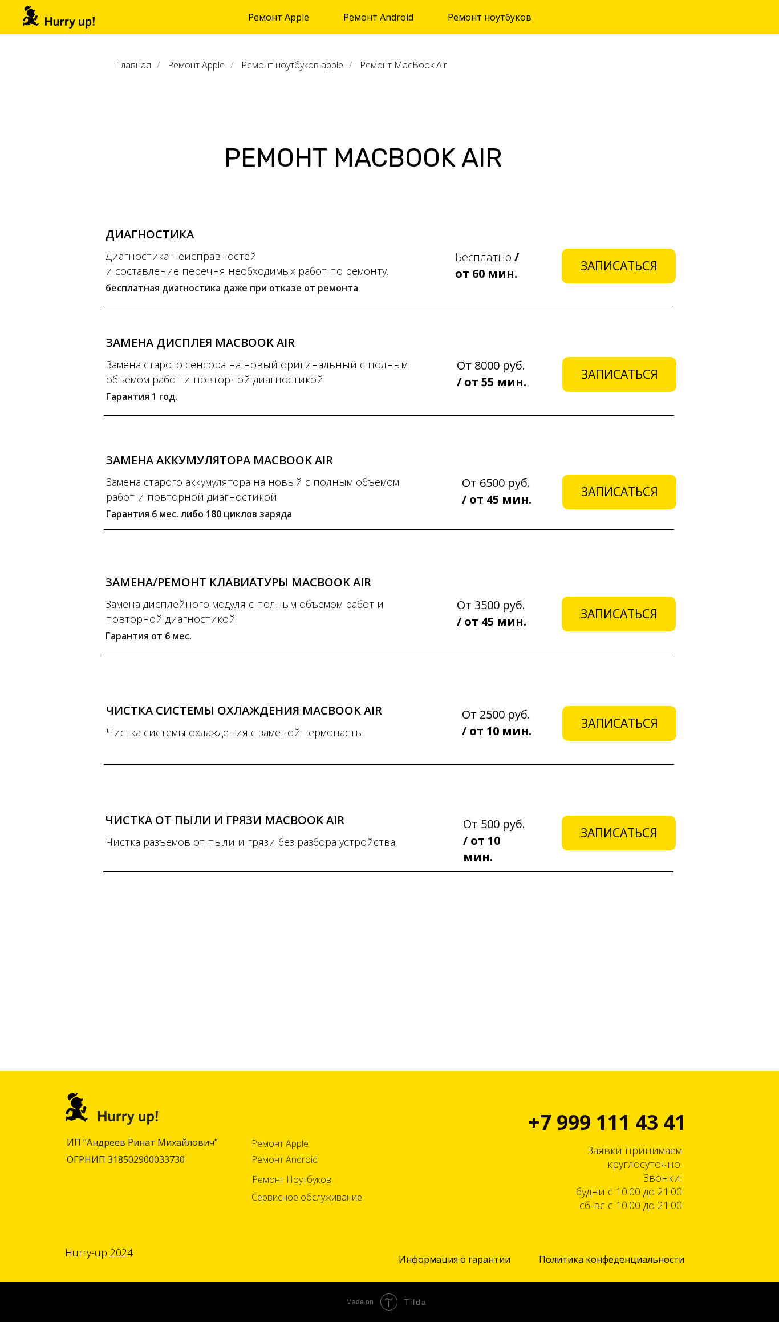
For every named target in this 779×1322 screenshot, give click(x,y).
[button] (619, 266)
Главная (133, 65)
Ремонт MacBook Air (403, 65)
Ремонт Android (284, 1159)
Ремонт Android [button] (378, 17)
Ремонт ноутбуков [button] (489, 17)
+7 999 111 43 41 (607, 1122)
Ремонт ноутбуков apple (292, 65)
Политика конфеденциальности (611, 1259)
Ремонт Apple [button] (278, 17)
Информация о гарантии (454, 1259)
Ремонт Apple (196, 65)
